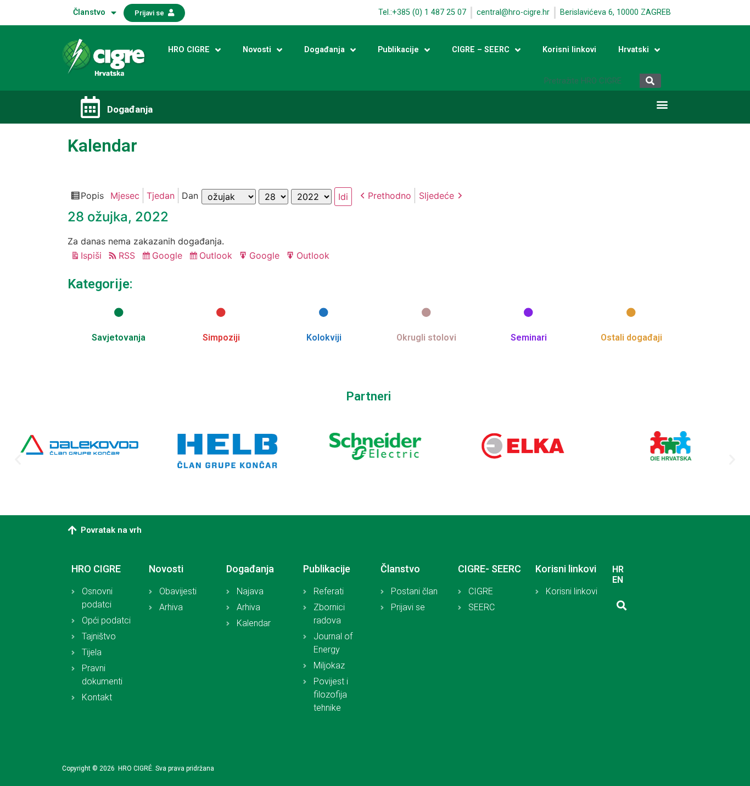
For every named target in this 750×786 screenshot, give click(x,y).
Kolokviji (324, 337)
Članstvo (89, 12)
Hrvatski (633, 49)
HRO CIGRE (189, 49)
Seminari (529, 337)
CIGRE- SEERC (489, 569)
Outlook (217, 256)
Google (169, 256)
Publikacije (398, 49)
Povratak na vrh (111, 530)
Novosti (257, 49)
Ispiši (93, 256)
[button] (154, 13)
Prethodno (389, 195)
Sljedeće (436, 195)
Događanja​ (130, 109)
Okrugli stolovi (426, 337)
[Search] (650, 81)
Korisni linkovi (569, 49)
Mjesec (124, 195)
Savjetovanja (118, 337)
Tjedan (161, 195)
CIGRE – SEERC (481, 49)
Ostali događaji (631, 337)
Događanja (324, 49)
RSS (127, 255)
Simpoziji (221, 337)
